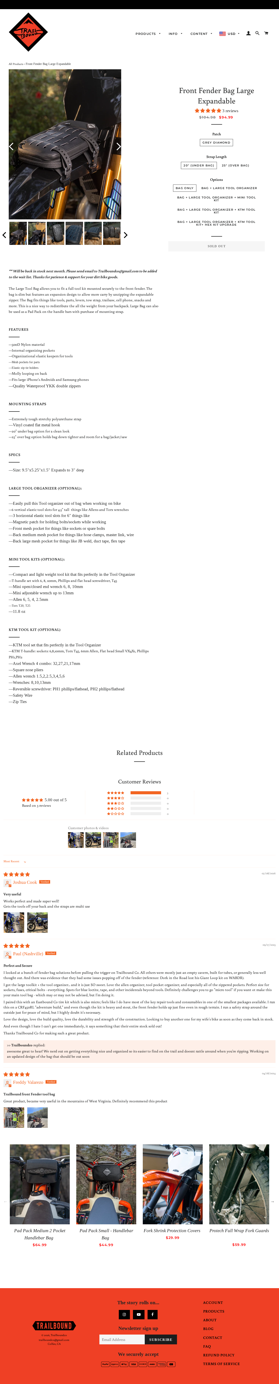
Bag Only (185, 188)
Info (174, 34)
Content (200, 34)
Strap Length (216, 156)
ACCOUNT (213, 1302)
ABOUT (210, 1319)
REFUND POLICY (219, 1354)
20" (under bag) (199, 165)
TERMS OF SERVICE (221, 1363)
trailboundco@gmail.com (54, 1340)
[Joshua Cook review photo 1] (13, 922)
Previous (13, 146)
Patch (216, 133)
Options (216, 179)
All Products (16, 64)
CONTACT (212, 1337)
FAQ (207, 1346)
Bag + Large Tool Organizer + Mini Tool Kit (216, 199)
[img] (16, 874)
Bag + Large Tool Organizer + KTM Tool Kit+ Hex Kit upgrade (216, 223)
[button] (208, 110)
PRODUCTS (214, 1311)
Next (117, 146)
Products (146, 34)
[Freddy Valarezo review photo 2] (37, 1117)
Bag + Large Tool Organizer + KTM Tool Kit (216, 211)
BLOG (208, 1328)
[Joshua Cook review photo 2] (37, 922)
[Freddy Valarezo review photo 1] (13, 1117)
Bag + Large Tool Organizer (229, 188)
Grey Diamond (216, 142)
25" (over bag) (235, 165)
